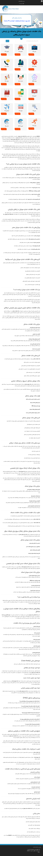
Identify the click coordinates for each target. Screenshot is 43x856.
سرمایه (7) (20, 96)
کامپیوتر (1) (34, 96)
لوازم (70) (20, 111)
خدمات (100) (20, 81)
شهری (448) (20, 126)
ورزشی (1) (34, 125)
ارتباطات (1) (7, 66)
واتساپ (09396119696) (21, 1)
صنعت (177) (6, 96)
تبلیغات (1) (7, 81)
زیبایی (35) (34, 81)
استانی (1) (7, 126)
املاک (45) (20, 66)
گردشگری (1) (7, 111)
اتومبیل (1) (20, 51)
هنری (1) (34, 111)
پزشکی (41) (34, 66)
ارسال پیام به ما (21, 3)
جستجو (7, 41)
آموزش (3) (7, 51)
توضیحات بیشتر (31, 54)
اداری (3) (34, 51)
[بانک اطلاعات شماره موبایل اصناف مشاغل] (10, 9)
